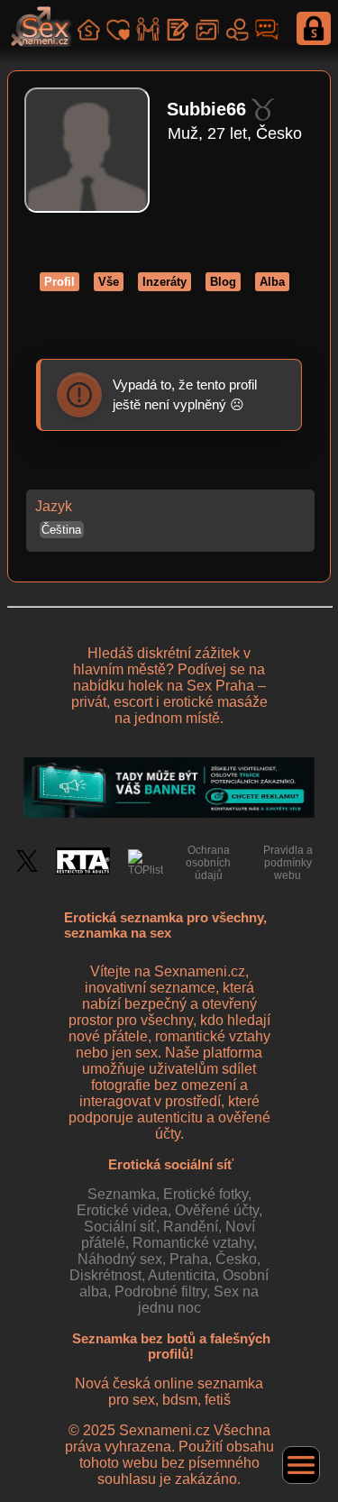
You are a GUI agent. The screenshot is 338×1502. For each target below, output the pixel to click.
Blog (223, 281)
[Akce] (147, 27)
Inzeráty (164, 281)
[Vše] (88, 27)
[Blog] (177, 27)
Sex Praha (220, 685)
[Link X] (27, 868)
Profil (59, 281)
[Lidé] (237, 27)
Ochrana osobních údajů (208, 863)
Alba (272, 281)
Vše (108, 281)
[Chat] (266, 27)
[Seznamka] (118, 27)
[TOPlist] (145, 862)
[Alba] (207, 27)
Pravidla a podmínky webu (288, 863)
